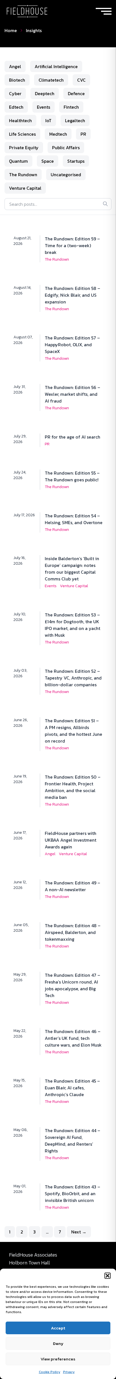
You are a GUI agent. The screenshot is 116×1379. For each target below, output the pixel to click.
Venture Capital (25, 188)
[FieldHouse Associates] (27, 11)
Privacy (69, 1371)
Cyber (15, 93)
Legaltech (75, 120)
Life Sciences (22, 134)
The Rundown (23, 174)
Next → (78, 1231)
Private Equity (24, 147)
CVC (81, 80)
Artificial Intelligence (56, 66)
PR (83, 134)
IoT (48, 120)
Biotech (17, 80)
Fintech (71, 107)
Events (43, 107)
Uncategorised (66, 174)
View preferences (58, 1359)
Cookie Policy (49, 1371)
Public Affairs (66, 147)
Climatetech (51, 80)
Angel (15, 66)
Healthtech (20, 120)
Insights (34, 30)
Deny (58, 1343)
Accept (58, 1328)
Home (11, 30)
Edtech (16, 107)
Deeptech (44, 93)
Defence (76, 93)
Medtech (58, 134)
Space (47, 161)
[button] (107, 1276)
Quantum (18, 161)
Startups (75, 161)
